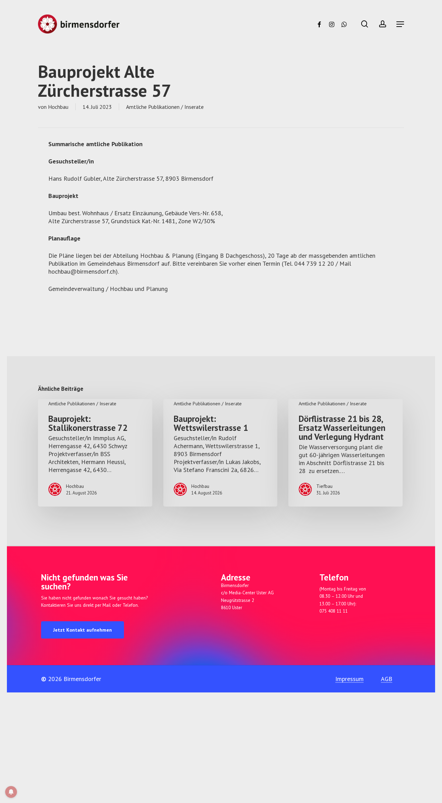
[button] (400, 24)
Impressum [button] (349, 679)
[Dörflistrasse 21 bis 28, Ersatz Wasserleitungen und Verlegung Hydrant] (345, 453)
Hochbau (58, 106)
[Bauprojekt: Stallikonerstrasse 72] (95, 453)
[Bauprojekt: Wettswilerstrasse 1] (220, 453)
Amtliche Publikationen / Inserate (165, 106)
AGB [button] (386, 679)
